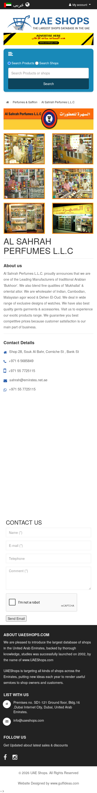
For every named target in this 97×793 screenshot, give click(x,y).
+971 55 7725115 (21, 370)
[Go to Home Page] (7, 102)
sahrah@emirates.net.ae (28, 379)
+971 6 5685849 (21, 360)
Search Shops (49, 63)
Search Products (23, 63)
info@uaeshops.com (28, 720)
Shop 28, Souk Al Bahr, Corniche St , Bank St (44, 351)
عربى (19, 4)
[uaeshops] (48, 22)
